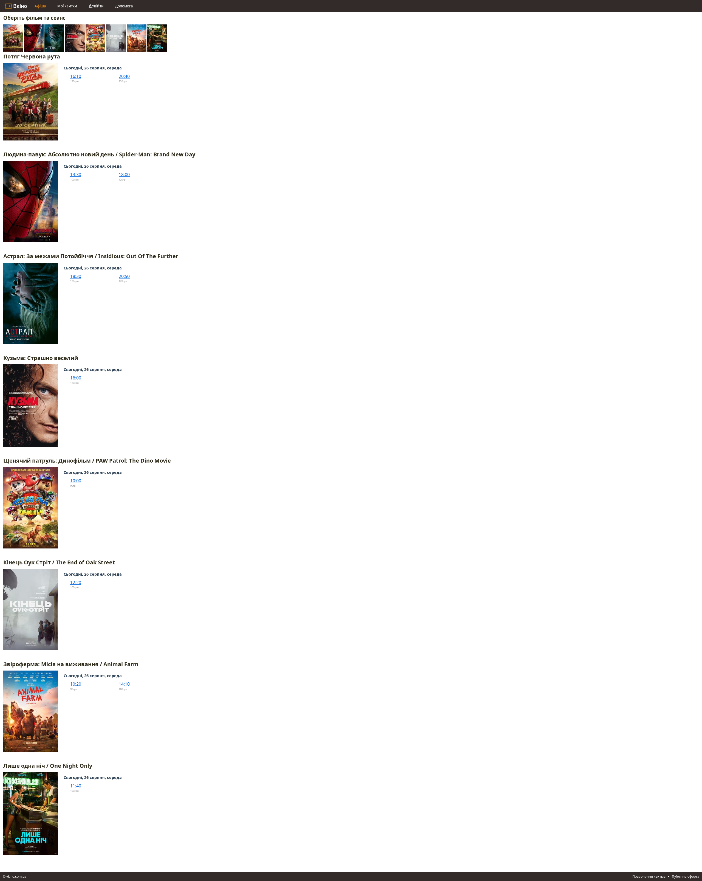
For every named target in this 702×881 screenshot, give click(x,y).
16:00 (75, 378)
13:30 (75, 174)
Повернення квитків (649, 876)
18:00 (124, 174)
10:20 (75, 684)
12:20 (75, 582)
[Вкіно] (16, 6)
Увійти (98, 6)
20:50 (124, 276)
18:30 (75, 276)
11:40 (75, 786)
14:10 (124, 684)
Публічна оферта (685, 876)
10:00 (75, 481)
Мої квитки (67, 6)
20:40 (124, 76)
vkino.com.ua (16, 876)
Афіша (40, 6)
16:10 (75, 76)
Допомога (124, 6)
